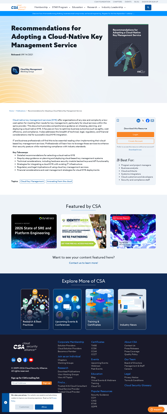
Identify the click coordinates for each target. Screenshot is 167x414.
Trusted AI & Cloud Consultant (72, 386)
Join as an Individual (69, 356)
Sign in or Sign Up (150, 1)
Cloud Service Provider (69, 389)
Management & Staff (134, 365)
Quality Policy (131, 354)
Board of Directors (133, 363)
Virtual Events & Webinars (103, 380)
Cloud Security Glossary (137, 385)
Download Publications (69, 371)
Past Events (96, 368)
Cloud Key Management (32, 181)
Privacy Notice (131, 377)
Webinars (95, 365)
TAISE (94, 345)
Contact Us (129, 345)
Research (63, 368)
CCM (93, 397)
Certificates (97, 342)
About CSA (130, 342)
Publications (20, 111)
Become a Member (67, 351)
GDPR (94, 406)
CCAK (94, 351)
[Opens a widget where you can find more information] (156, 410)
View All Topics (65, 377)
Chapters (117, 1)
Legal (127, 374)
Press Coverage (131, 351)
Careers (128, 368)
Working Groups (65, 363)
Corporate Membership (71, 342)
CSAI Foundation (102, 1)
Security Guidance (100, 394)
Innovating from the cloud (59, 181)
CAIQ (93, 400)
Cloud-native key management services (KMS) (35, 120)
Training (95, 383)
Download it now (135, 150)
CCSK (94, 348)
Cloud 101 (96, 386)
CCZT (94, 354)
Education (97, 374)
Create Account (135, 141)
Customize (24, 407)
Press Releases (131, 348)
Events (128, 1)
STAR (93, 403)
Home (11, 111)
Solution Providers (66, 345)
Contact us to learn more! (83, 263)
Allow (44, 407)
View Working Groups (68, 374)
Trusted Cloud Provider (69, 391)
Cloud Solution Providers (69, 348)
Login (135, 134)
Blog (136, 1)
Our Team (130, 359)
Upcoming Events (99, 363)
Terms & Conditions (133, 380)
